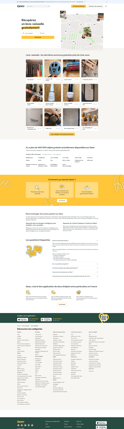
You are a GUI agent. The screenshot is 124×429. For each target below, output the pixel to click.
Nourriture (91, 368)
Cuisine (19, 349)
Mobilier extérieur (21, 382)
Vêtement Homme (57, 365)
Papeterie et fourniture (76, 345)
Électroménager (26, 325)
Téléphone (55, 343)
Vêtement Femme (57, 359)
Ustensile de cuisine (21, 357)
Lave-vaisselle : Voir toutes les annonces (62, 134)
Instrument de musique (76, 351)
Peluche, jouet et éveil (76, 370)
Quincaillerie (38, 338)
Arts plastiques (74, 347)
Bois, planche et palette (40, 347)
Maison (19, 353)
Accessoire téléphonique (59, 345)
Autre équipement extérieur (23, 404)
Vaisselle (19, 355)
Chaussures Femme (57, 361)
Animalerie (91, 357)
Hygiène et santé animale (95, 366)
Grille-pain (90, 160)
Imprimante (55, 338)
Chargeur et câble (57, 340)
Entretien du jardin (21, 393)
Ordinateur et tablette (58, 336)
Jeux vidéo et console (76, 342)
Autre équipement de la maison (24, 376)
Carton (36, 354)
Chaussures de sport (94, 355)
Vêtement (73, 365)
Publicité (66, 421)
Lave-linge (65, 157)
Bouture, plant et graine (22, 386)
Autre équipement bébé (76, 376)
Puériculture (74, 357)
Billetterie (73, 355)
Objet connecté (56, 353)
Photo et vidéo (56, 351)
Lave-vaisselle (54, 157)
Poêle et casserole (21, 359)
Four (51, 160)
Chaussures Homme (57, 366)
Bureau (18, 342)
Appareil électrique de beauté (60, 391)
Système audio (56, 349)
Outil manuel (38, 334)
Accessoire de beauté (58, 389)
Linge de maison (21, 370)
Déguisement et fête (75, 353)
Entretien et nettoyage (22, 374)
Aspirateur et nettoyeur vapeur (43, 165)
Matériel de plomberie (40, 342)
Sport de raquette (93, 345)
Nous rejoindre (68, 426)
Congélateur (41, 157)
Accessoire (73, 372)
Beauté (54, 379)
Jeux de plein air (21, 398)
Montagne (91, 347)
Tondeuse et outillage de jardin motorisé (24, 390)
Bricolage (37, 332)
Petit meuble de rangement (23, 343)
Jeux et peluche (74, 343)
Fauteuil (19, 338)
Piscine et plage (92, 349)
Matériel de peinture (40, 340)
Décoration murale (21, 361)
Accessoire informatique (58, 342)
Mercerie (73, 349)
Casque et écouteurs (58, 347)
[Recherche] (49, 6)
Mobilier (73, 361)
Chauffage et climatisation (54, 165)
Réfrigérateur (29, 157)
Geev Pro (78, 421)
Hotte (39, 160)
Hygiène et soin (74, 366)
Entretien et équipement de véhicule (41, 352)
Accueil (19, 325)
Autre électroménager (67, 165)
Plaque (28, 160)
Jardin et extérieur (21, 379)
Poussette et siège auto (76, 359)
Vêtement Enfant (57, 370)
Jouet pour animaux (93, 361)
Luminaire (19, 365)
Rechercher (38, 37)
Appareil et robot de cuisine (31, 165)
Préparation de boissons (79, 161)
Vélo (90, 334)
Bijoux (54, 376)
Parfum (54, 386)
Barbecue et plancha (22, 394)
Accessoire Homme (57, 368)
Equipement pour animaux (95, 365)
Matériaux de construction (41, 345)
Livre (72, 334)
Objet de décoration (22, 363)
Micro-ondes (66, 160)
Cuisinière (89, 157)
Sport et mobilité (93, 332)
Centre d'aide (80, 424)
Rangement (19, 372)
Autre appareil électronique (59, 355)
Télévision (55, 334)
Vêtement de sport (93, 353)
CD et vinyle (74, 338)
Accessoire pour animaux (95, 363)
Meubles (19, 332)
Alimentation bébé (75, 378)
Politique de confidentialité (52, 421)
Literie (18, 347)
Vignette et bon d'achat (22, 378)
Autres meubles (20, 351)
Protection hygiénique (58, 388)
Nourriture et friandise (94, 359)
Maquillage (55, 384)
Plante (18, 384)
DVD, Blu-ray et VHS (75, 336)
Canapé (19, 336)
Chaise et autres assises (22, 340)
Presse (66, 424)
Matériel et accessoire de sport (96, 351)
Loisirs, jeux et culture (76, 332)
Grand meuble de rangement (24, 345)
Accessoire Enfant (57, 374)
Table (18, 334)
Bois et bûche (20, 400)
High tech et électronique (59, 332)
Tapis (18, 366)
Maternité (73, 374)
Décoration (73, 363)
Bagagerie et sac (57, 378)
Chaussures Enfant (57, 372)
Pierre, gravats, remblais (22, 402)
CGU (46, 424)
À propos (78, 426)
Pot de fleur (20, 388)
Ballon (90, 343)
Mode (54, 357)
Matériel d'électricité (39, 343)
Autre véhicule (92, 340)
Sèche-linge (78, 157)
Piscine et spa (20, 396)
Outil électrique (38, 336)
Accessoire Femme (57, 363)
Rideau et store (20, 368)
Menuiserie (37, 349)
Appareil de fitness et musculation (97, 342)
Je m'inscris (62, 200)
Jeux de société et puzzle (77, 340)
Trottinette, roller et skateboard (96, 338)
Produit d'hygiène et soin (58, 382)
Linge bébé (73, 368)
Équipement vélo (93, 336)
